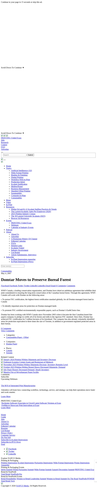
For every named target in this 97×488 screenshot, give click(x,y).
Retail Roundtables (8, 479)
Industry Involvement (19, 250)
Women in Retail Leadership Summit (31, 479)
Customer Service (8, 435)
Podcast (9, 230)
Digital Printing (17, 177)
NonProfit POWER (86, 479)
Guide (3, 417)
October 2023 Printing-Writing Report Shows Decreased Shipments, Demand (34, 367)
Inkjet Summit (6, 470)
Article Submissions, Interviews (23, 255)
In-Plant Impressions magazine (23, 259)
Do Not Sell (6, 437)
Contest (4, 145)
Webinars (15, 225)
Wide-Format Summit (42, 470)
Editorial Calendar (18, 241)
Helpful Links (16, 246)
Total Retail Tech (8, 481)
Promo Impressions (82, 463)
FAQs (13, 243)
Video (8, 202)
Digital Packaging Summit (23, 470)
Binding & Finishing (19, 175)
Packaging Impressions (43, 463)
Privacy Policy (7, 433)
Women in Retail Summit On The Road (62, 479)
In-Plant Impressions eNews (22, 262)
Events (8, 221)
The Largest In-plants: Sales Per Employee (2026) (31, 211)
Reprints (4, 428)
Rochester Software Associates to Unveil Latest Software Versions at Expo (31, 403)
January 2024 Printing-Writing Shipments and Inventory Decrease (30, 360)
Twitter (11, 451)
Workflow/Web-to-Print (20, 180)
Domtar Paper (11, 344)
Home (8, 166)
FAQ (3, 147)
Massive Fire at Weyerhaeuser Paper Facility (21, 372)
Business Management (20, 189)
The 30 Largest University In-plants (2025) (28, 216)
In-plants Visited (17, 248)
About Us (15, 234)
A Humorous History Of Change (24, 239)
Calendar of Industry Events (22, 227)
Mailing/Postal (17, 186)
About (8, 232)
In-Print (9, 205)
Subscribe (10, 257)
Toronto (9, 353)
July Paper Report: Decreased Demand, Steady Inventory (26, 370)
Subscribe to (14, 440)
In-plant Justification (19, 184)
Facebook (12, 449)
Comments (71, 286)
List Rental (15, 252)
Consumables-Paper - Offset (17, 337)
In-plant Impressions (26, 463)
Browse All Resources (20, 218)
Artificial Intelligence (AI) (21, 170)
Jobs (3, 140)
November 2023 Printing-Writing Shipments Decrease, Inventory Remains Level (36, 365)
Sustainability (16, 193)
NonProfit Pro (16, 474)
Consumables (16, 198)
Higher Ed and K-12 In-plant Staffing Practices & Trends (34, 209)
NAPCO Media (22, 486)
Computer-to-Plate (18, 195)
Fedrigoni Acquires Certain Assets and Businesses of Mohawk (28, 362)
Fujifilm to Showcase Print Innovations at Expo (20, 405)
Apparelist (5, 465)
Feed (3, 444)
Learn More (5, 396)
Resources (10, 207)
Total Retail (5, 474)
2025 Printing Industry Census (23, 214)
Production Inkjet (18, 182)
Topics (8, 168)
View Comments (7, 331)
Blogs (8, 200)
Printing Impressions (9, 463)
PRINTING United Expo (11, 138)
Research (4, 142)
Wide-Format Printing (19, 173)
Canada (9, 350)
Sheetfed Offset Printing (20, 191)
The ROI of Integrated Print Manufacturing (18, 386)
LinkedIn (12, 454)
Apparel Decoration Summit (63, 470)
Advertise (5, 149)
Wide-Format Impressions (63, 463)
